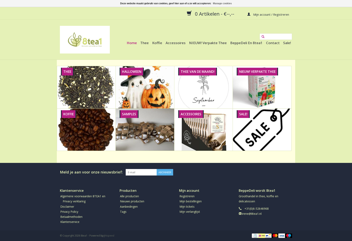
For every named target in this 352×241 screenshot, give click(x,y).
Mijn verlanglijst (189, 212)
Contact (273, 42)
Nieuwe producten (132, 201)
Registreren (187, 196)
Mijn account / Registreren (270, 14)
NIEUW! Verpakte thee (208, 42)
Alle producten (129, 196)
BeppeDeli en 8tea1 (246, 42)
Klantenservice (69, 222)
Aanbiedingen (129, 206)
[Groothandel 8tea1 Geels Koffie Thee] (85, 39)
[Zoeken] (263, 36)
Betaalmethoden (71, 217)
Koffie (157, 42)
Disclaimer (67, 206)
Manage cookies (222, 3)
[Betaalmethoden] (254, 235)
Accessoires (176, 42)
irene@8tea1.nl (252, 214)
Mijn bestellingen (190, 201)
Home (132, 42)
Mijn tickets (187, 206)
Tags (123, 212)
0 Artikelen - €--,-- (214, 13)
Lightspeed (107, 235)
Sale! (287, 42)
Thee (144, 42)
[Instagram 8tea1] (289, 172)
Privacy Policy (69, 212)
